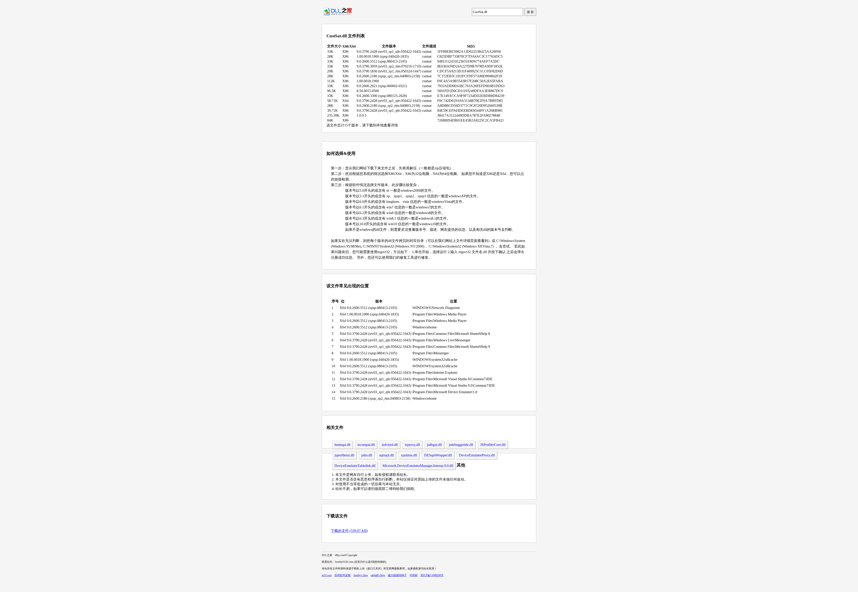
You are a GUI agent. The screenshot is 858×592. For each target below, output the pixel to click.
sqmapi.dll (386, 455)
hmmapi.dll (342, 445)
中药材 (414, 575)
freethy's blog (360, 575)
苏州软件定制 (342, 575)
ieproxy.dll (412, 445)
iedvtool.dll (390, 445)
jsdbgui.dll (434, 445)
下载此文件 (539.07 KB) (349, 531)
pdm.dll (366, 455)
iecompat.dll (366, 445)
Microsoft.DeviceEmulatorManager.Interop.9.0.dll (418, 466)
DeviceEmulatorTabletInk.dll (354, 466)
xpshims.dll (409, 455)
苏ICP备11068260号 (432, 575)
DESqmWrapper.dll (438, 455)
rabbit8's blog (378, 575)
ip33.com (327, 575)
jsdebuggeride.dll (461, 445)
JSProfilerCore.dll (492, 445)
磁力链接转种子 (397, 575)
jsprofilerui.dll (344, 455)
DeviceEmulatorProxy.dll (477, 455)
